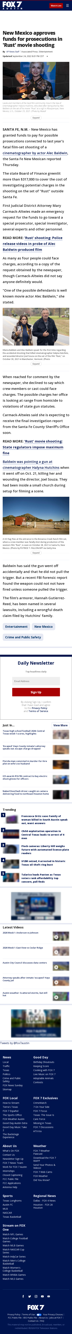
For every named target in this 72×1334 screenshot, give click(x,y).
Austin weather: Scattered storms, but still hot (25, 994)
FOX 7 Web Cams (42, 1172)
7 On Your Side (41, 1106)
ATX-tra (37, 1131)
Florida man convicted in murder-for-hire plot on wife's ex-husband (25, 762)
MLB (5, 1208)
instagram (36, 1296)
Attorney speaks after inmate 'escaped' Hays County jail (26, 979)
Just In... (9, 725)
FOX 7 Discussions (43, 1127)
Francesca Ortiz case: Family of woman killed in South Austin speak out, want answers (44, 819)
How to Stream (11, 1102)
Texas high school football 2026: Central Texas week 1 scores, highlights (24, 732)
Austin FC (8, 1204)
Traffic (6, 1066)
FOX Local (10, 1098)
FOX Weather (40, 1176)
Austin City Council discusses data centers (25, 962)
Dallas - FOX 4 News (44, 1200)
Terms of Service (38, 711)
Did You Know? (41, 1180)
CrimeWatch (40, 1102)
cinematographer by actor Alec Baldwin (35, 153)
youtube (42, 1296)
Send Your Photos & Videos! (44, 1166)
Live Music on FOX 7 (44, 1074)
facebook (23, 1296)
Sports (8, 1196)
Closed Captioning (12, 1175)
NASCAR (7, 1212)
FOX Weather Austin (13, 1119)
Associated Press (29, 51)
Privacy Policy (39, 708)
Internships (9, 1171)
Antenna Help (10, 1187)
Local (6, 1062)
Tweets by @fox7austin (14, 1043)
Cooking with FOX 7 (44, 1070)
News (7, 1057)
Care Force (39, 1119)
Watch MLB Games (13, 1245)
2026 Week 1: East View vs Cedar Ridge (23, 947)
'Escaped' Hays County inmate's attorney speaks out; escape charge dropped (24, 747)
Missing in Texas (42, 1123)
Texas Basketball (12, 1216)
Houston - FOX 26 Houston (43, 1206)
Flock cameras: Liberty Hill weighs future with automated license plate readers (45, 849)
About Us (10, 1146)
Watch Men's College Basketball (14, 1262)
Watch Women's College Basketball (13, 1269)
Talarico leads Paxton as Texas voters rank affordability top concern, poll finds (41, 878)
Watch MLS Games (13, 1278)
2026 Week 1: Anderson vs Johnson (20, 932)
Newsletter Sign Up (13, 1158)
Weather (39, 1146)
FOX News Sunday (13, 1085)
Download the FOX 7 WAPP (44, 1159)
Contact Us (9, 1154)
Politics (6, 1074)
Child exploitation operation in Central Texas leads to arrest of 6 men (42, 834)
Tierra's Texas (10, 1106)
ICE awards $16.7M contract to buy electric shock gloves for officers (25, 777)
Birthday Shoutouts (43, 1062)
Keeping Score (41, 1066)
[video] (61, 936)
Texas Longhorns (12, 1200)
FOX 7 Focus (40, 1111)
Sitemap (7, 1089)
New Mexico (43, 627)
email (48, 1296)
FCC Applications (12, 1183)
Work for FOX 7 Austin (15, 1166)
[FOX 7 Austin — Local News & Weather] (12, 5)
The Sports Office (12, 1115)
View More (60, 725)
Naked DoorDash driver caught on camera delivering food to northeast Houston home (26, 792)
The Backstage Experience (11, 1136)
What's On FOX (11, 1150)
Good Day (40, 1057)
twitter (29, 1296)
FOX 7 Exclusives (45, 1098)
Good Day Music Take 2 (15, 1128)
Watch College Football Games (15, 1240)
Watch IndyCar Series (14, 1256)
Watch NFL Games (13, 1234)
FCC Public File (10, 1179)
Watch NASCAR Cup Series (13, 1251)
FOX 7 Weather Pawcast (41, 1152)
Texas (6, 1070)
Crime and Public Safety (23, 637)
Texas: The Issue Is (43, 1115)
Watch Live (56, 6)
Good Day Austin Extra (15, 1123)
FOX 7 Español (10, 1111)
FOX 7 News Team (13, 1162)
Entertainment (46, 51)
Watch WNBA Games (14, 1274)
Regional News (44, 1196)
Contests (38, 1082)
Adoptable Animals (43, 1078)
